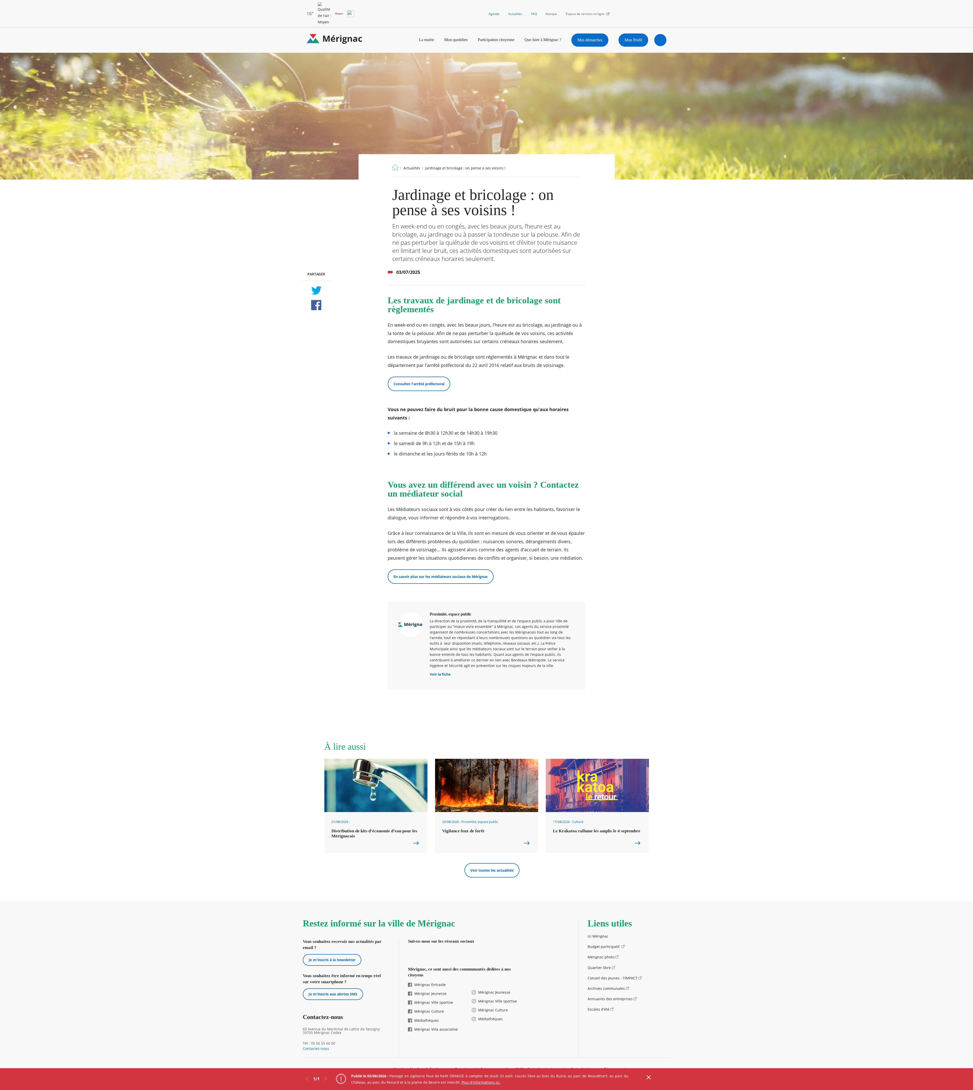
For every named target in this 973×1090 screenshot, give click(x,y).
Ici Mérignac (598, 936)
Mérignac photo (601, 957)
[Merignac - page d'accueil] (334, 40)
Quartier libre (599, 967)
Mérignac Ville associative (436, 1029)
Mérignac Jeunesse (430, 993)
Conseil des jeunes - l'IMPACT (613, 978)
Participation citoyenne (496, 40)
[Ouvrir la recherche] (660, 40)
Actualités (515, 14)
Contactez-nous (316, 1048)
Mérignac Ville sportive (433, 1002)
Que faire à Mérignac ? (543, 40)
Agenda (494, 14)
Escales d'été (598, 1009)
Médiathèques (426, 1020)
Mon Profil (633, 40)
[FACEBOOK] (316, 305)
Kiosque (551, 14)
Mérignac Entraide (430, 984)
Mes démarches (589, 40)
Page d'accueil (395, 167)
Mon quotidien (456, 40)
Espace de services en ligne (585, 14)
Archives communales (606, 988)
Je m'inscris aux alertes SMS (333, 994)
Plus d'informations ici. (481, 1082)
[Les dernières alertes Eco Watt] (350, 13)
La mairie (426, 40)
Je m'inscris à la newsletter (332, 959)
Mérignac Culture (429, 1011)
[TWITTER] (316, 290)
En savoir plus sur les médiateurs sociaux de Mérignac (441, 576)
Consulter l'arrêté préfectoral (419, 383)
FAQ (534, 14)
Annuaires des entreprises (610, 998)
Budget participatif (604, 946)
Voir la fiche (440, 675)
